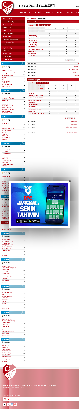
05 (47, 83)
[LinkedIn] (11, 404)
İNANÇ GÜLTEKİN (6, 81)
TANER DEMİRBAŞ (6, 206)
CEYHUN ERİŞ (5, 300)
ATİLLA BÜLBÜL (5, 123)
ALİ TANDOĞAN (6, 280)
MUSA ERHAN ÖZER (7, 296)
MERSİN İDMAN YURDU (7, 241)
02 (40, 83)
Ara (23, 226)
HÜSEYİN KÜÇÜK (6, 176)
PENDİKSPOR (5, 166)
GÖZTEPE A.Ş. (5, 79)
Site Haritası (15, 385)
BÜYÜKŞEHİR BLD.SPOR (7, 75)
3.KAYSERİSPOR (32, 40)
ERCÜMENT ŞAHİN (6, 356)
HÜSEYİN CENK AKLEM (7, 164)
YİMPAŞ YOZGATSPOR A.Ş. (8, 331)
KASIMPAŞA (5, 162)
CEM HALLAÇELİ (6, 111)
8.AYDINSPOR (32, 51)
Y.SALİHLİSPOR (5, 135)
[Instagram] (8, 404)
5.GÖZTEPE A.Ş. (32, 45)
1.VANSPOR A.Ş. (32, 36)
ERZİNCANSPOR (5, 178)
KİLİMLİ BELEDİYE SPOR (71, 127)
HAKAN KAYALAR (6, 273)
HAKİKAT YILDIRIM (6, 160)
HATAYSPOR (4, 102)
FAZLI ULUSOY (5, 346)
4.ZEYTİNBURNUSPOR (34, 100)
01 (37, 83)
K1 (39, 25)
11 (56, 31)
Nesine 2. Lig (33, 18)
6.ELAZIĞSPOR (32, 47)
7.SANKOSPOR (32, 107)
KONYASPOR (5, 255)
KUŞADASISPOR (5, 155)
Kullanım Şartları (40, 385)
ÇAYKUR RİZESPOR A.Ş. (7, 335)
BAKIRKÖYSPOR (73, 121)
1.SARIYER (31, 93)
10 (48, 31)
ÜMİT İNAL (4, 330)
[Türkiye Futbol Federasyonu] (10, 7)
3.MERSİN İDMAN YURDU (35, 98)
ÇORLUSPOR (5, 151)
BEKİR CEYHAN (5, 100)
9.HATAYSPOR (32, 111)
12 (63, 31)
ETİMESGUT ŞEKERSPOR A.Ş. (8, 72)
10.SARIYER (31, 56)
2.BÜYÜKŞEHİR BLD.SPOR (35, 96)
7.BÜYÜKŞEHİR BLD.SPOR (35, 49)
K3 (45, 25)
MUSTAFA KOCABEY (7, 84)
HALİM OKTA (5, 134)
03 (42, 83)
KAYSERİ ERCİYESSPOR (7, 86)
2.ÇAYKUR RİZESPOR (34, 38)
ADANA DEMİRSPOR (7, 113)
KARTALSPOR (5, 158)
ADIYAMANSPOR (6, 208)
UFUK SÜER (5, 180)
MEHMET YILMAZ (6, 183)
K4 (47, 25)
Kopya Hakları (27, 385)
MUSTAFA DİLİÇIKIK (7, 97)
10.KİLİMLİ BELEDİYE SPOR (36, 113)
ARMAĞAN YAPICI (6, 213)
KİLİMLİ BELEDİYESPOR (7, 105)
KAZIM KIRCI (5, 307)
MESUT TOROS (6, 127)
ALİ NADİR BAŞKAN (6, 210)
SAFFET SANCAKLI (6, 254)
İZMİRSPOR (4, 132)
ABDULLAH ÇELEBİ (6, 130)
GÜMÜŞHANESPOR (6, 185)
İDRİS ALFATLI (5, 217)
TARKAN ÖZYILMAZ (7, 247)
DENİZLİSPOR (5, 271)
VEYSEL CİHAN (5, 270)
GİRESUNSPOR (5, 188)
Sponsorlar (52, 385)
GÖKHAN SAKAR (6, 240)
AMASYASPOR (5, 181)
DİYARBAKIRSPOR (6, 215)
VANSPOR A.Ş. (5, 358)
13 (71, 31)
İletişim (5, 385)
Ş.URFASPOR (5, 347)
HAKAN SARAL (5, 187)
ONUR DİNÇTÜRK (6, 104)
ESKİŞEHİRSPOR (5, 125)
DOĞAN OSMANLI (6, 153)
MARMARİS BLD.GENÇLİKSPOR (9, 128)
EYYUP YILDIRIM (6, 349)
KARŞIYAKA (4, 139)
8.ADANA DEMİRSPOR (34, 109)
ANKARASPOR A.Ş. (6, 308)
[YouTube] (15, 404)
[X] (4, 404)
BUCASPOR (4, 275)
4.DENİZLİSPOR (32, 42)
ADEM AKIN (5, 157)
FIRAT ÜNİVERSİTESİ (6, 219)
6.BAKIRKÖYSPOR (33, 105)
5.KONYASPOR (32, 102)
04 (45, 83)
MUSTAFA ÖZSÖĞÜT (7, 277)
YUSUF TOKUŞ (5, 333)
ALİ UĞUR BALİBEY (6, 107)
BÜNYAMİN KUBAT (6, 74)
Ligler (28, 18)
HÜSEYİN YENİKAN (6, 203)
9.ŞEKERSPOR (32, 53)
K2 (42, 25)
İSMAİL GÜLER (5, 190)
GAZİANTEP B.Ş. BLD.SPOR (8, 98)
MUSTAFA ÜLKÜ (6, 150)
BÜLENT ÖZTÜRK (6, 137)
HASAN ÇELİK (5, 77)
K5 (50, 25)
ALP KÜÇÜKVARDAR (7, 70)
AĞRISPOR (4, 204)
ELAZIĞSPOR (5, 82)
